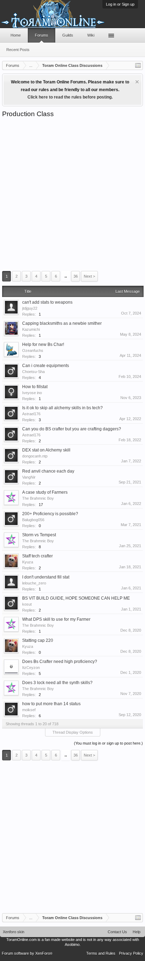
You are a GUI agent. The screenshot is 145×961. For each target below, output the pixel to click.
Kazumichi (31, 329)
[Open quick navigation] (138, 65)
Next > (89, 276)
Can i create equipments (45, 365)
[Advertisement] (72, 194)
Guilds (67, 35)
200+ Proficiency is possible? (50, 513)
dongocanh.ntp (35, 456)
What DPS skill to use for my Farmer (56, 619)
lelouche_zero (34, 583)
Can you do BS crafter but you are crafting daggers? (71, 428)
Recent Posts (18, 50)
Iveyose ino (32, 393)
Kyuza (27, 562)
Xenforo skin (13, 932)
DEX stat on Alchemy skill (46, 450)
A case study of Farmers (45, 492)
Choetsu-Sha (33, 371)
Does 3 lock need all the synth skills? (57, 682)
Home (16, 35)
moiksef (29, 710)
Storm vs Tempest (39, 534)
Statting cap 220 (37, 640)
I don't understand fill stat (45, 577)
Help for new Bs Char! (43, 344)
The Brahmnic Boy (38, 498)
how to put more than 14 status (51, 703)
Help (136, 932)
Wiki (90, 35)
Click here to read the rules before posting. (70, 97)
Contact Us (117, 932)
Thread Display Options (72, 732)
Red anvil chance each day (48, 471)
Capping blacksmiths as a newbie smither (62, 323)
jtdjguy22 (29, 308)
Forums (41, 35)
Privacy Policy (131, 953)
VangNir (29, 477)
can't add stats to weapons (47, 302)
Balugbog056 (33, 520)
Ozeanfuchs (32, 350)
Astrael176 (31, 414)
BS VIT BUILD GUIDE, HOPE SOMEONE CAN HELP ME (76, 598)
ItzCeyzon (31, 667)
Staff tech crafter (37, 556)
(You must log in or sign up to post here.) (108, 743)
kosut (27, 604)
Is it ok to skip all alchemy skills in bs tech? (62, 407)
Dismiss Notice (137, 81)
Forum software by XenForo (27, 953)
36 (76, 276)
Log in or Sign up (120, 4)
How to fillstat (35, 386)
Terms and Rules (100, 953)
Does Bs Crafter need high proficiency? (59, 661)
